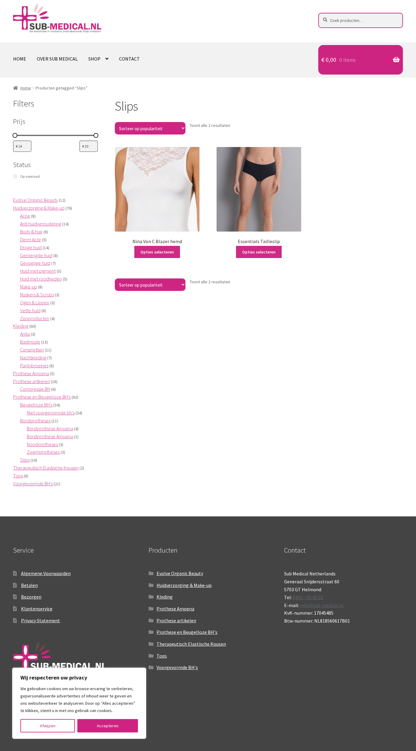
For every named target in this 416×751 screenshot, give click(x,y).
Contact (129, 59)
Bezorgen (31, 597)
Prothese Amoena (175, 609)
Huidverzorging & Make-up (184, 585)
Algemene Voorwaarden (46, 573)
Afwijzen (47, 725)
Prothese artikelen (176, 620)
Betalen (29, 585)
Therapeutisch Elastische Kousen (191, 644)
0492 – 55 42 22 (308, 597)
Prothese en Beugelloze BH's (187, 632)
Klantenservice (36, 609)
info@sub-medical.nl (322, 605)
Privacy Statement (40, 620)
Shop (94, 59)
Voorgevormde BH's (177, 667)
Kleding (165, 597)
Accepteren (107, 725)
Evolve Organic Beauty (180, 573)
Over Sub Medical (57, 59)
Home (19, 59)
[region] (79, 703)
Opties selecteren (157, 252)
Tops (162, 656)
